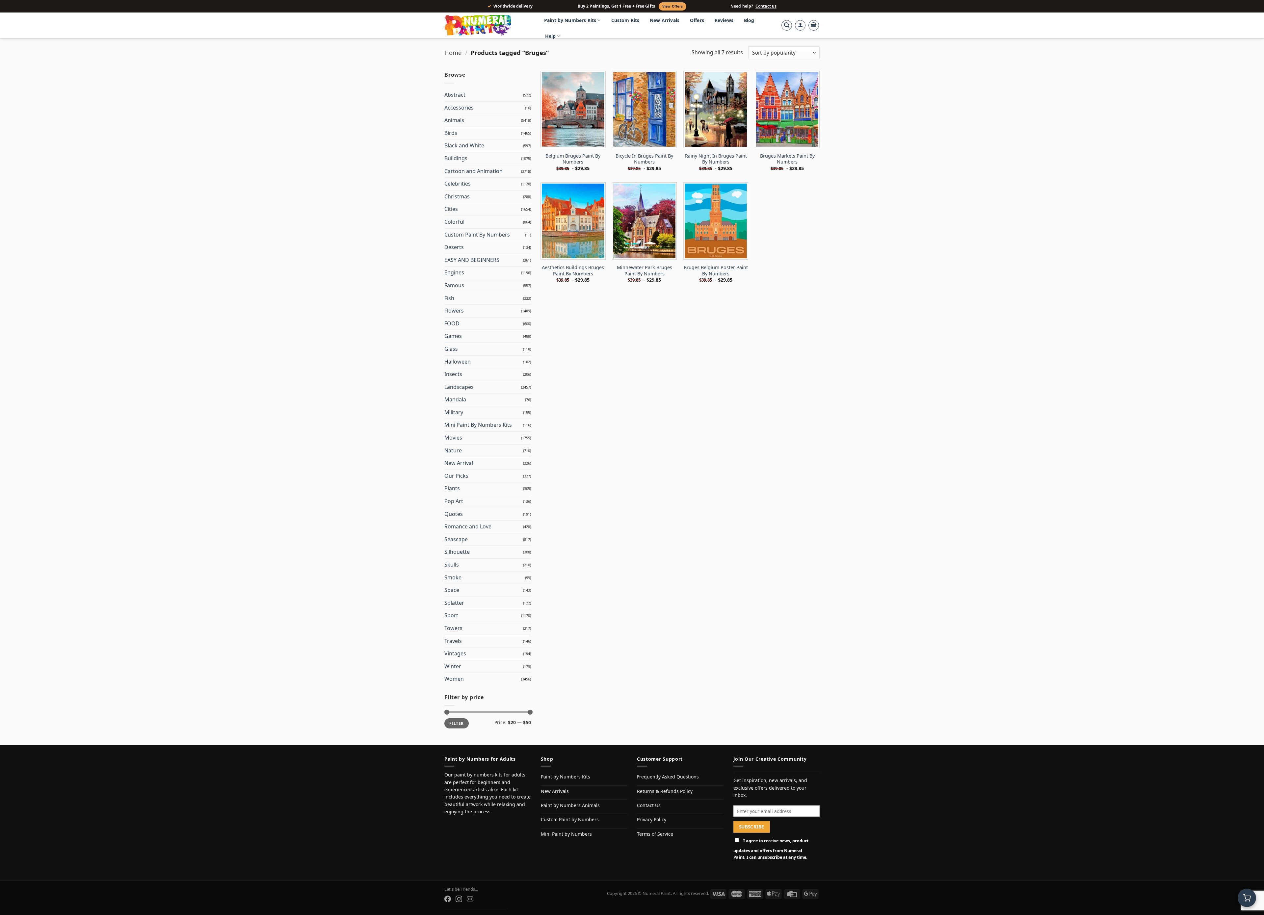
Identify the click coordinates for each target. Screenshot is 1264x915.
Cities (451, 209)
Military (453, 412)
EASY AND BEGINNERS (471, 260)
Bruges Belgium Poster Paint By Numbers (716, 271)
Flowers (454, 310)
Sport (451, 615)
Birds (450, 133)
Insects (453, 374)
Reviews (724, 20)
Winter (452, 666)
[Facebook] (447, 898)
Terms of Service (655, 834)
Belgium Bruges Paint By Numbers (572, 159)
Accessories (459, 107)
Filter (456, 723)
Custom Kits (625, 20)
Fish (449, 298)
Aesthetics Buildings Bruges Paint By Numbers (573, 271)
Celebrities (457, 183)
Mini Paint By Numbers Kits (478, 424)
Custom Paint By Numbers (477, 234)
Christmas (457, 196)
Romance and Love (467, 526)
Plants (452, 488)
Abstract (454, 94)
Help (550, 36)
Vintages (455, 653)
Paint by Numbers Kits (570, 20)
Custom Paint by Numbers (570, 819)
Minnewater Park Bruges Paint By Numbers (644, 271)
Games (453, 336)
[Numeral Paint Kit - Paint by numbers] (487, 25)
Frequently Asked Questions (668, 777)
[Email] (470, 898)
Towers (453, 628)
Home (452, 52)
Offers (697, 20)
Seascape (456, 539)
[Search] (786, 25)
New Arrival (458, 463)
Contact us (766, 6)
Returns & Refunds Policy (665, 791)
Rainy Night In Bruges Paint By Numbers (716, 159)
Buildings (455, 158)
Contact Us (649, 805)
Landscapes (459, 387)
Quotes (453, 514)
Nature (453, 450)
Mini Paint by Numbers (566, 834)
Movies (453, 437)
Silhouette (457, 551)
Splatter (454, 602)
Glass (451, 348)
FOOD (452, 323)
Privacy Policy (651, 819)
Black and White (464, 145)
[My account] (800, 25)
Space (451, 590)
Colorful (454, 221)
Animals (454, 120)
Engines (454, 272)
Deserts (454, 247)
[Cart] (813, 25)
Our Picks (456, 475)
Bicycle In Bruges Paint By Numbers (644, 159)
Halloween (457, 361)
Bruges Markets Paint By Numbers (787, 159)
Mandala (455, 399)
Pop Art (453, 501)
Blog (749, 20)
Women (454, 678)
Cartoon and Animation (473, 171)
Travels (453, 641)
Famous (454, 285)
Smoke (452, 577)
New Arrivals (664, 20)
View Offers (672, 6)
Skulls (451, 564)
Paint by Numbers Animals (570, 805)
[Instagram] (459, 898)
